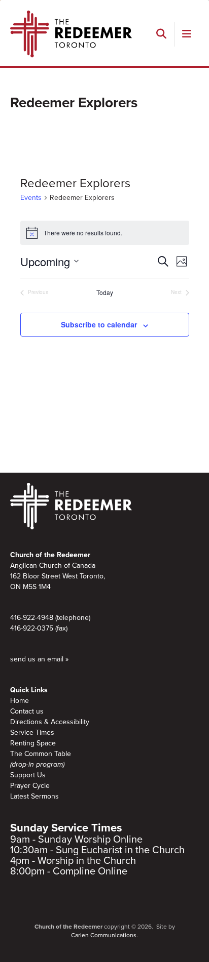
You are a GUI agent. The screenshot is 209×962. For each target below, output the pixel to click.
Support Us (28, 775)
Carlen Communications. (104, 935)
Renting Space (33, 743)
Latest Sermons (34, 796)
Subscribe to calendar (99, 324)
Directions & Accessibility (49, 722)
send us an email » (39, 659)
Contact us (27, 711)
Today (104, 292)
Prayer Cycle (30, 785)
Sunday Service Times (66, 827)
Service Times (32, 732)
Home (19, 700)
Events (31, 197)
